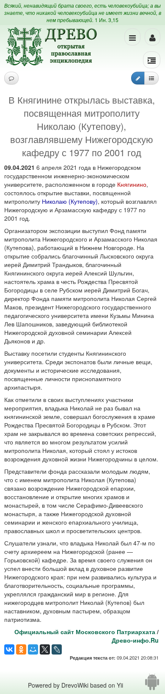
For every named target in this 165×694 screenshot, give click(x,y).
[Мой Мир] (33, 649)
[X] (45, 649)
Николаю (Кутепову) (70, 201)
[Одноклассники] (21, 649)
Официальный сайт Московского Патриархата (84, 631)
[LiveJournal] (57, 649)
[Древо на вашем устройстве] (152, 685)
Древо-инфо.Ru (135, 640)
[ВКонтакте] (9, 649)
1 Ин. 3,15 (106, 19)
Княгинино (131, 184)
